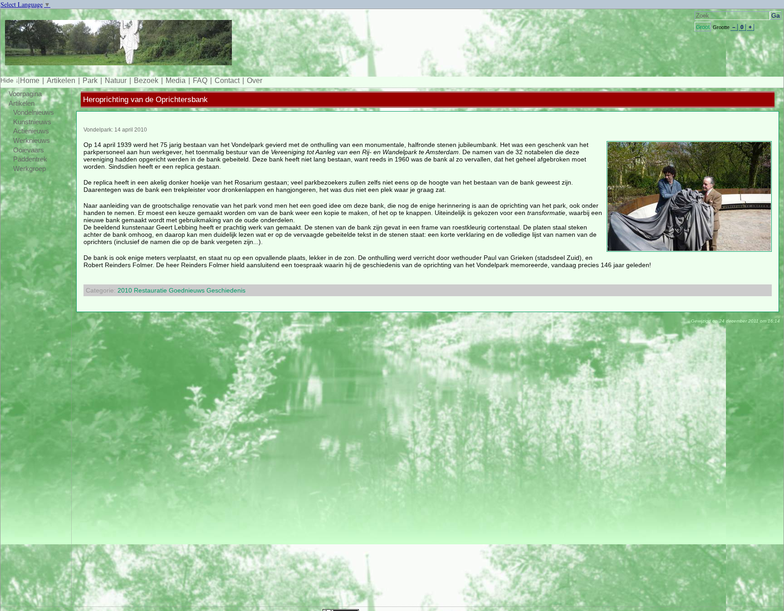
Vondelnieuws (33, 112)
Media (176, 80)
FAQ (200, 80)
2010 (125, 290)
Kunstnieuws (32, 122)
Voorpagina (25, 94)
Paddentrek (30, 159)
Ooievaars (28, 150)
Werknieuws (31, 140)
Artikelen (61, 80)
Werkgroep (29, 168)
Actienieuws (31, 131)
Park (90, 80)
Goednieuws (187, 290)
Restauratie (150, 290)
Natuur (116, 80)
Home (29, 80)
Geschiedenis (225, 290)
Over (254, 80)
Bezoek (146, 80)
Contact (227, 80)
